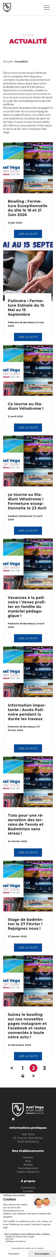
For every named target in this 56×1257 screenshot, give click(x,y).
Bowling (28, 1164)
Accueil (7, 61)
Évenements (28, 1187)
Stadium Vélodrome (28, 1171)
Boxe (28, 1161)
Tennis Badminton (28, 1168)
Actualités (28, 1191)
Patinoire (28, 1157)
